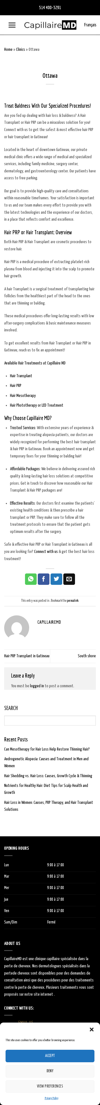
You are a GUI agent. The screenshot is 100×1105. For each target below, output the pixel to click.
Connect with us (46, 552)
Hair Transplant (21, 376)
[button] (91, 1029)
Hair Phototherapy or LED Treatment (36, 405)
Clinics (20, 49)
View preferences (50, 1086)
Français (90, 24)
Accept (50, 1056)
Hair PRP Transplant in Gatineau (26, 656)
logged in (37, 686)
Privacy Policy (51, 1098)
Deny (50, 1071)
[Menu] (12, 25)
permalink (72, 601)
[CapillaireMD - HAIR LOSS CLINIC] (50, 25)
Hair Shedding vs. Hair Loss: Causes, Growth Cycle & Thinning (48, 776)
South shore (87, 656)
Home (8, 49)
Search (11, 708)
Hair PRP (15, 386)
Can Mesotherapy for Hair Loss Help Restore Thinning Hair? (47, 749)
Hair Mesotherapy (23, 396)
